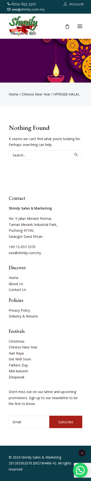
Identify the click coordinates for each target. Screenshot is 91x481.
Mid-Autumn (18, 371)
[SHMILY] (23, 26)
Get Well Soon (20, 359)
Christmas (17, 341)
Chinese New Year (36, 94)
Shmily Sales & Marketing (41, 457)
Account (76, 4)
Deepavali (16, 377)
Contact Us (17, 289)
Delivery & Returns (23, 316)
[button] (80, 470)
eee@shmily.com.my (28, 9)
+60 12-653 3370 (22, 246)
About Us (16, 283)
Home (13, 94)
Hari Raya (16, 353)
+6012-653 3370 (23, 4)
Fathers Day (18, 365)
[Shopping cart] (65, 26)
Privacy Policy (19, 310)
